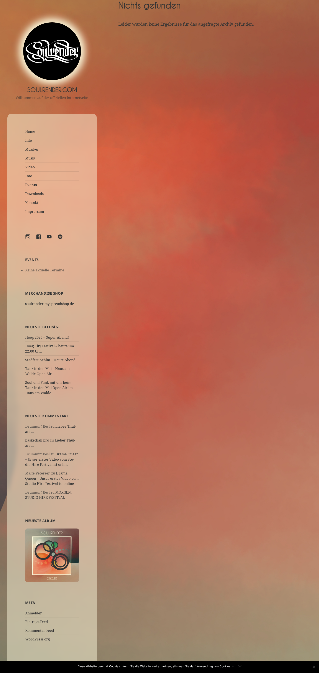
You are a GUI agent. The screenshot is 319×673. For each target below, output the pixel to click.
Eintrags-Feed (36, 621)
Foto (28, 176)
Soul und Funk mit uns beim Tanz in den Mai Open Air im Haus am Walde (49, 387)
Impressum (34, 211)
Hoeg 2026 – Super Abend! (47, 337)
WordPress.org (37, 639)
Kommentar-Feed (39, 630)
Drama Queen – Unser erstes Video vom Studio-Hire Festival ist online (52, 459)
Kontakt (31, 202)
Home (30, 131)
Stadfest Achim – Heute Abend (50, 360)
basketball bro (37, 440)
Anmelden (33, 613)
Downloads (34, 193)
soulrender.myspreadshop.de (49, 303)
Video (30, 167)
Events (31, 184)
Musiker (32, 149)
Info (28, 140)
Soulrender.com (52, 89)
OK (240, 666)
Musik (30, 158)
